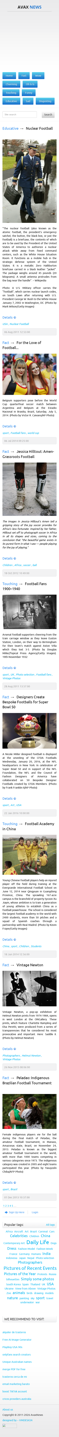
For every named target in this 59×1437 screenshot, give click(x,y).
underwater (27, 1302)
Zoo (9, 1293)
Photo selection (25, 674)
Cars (51, 1231)
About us (7, 1409)
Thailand (35, 1284)
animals (19, 1293)
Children (7, 565)
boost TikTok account (14, 1391)
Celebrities (19, 1236)
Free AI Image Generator (16, 1339)
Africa (17, 565)
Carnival (43, 1231)
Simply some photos (37, 1279)
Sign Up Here (16, 1212)
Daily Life (37, 1242)
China (5, 946)
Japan (22, 1258)
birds (29, 1293)
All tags (50, 1224)
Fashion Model (26, 1248)
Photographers (11, 1055)
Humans (36, 1253)
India (46, 1254)
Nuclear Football (39, 128)
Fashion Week (45, 1248)
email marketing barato (16, 1384)
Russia (52, 1274)
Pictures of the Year (20, 1274)
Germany (24, 1253)
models (49, 1293)
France (13, 1253)
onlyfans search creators (16, 1354)
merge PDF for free (13, 1369)
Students (36, 946)
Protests (42, 1274)
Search (48, 114)
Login (35, 1212)
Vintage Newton (30, 965)
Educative (10, 128)
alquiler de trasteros (14, 1332)
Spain (25, 1284)
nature (12, 1298)
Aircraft (18, 1231)
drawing (38, 1293)
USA (5, 323)
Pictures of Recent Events (30, 1268)
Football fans (18, 432)
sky (32, 1298)
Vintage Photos (11, 678)
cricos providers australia (16, 1398)
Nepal (30, 1258)
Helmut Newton (31, 1055)
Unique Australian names (17, 1361)
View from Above (25, 1288)
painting (24, 1298)
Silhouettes (12, 1279)
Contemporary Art (14, 1243)
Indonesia (11, 1258)
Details (7, 317)
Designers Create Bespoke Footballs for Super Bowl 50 (25, 702)
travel (49, 1298)
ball (34, 565)
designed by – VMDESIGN (17, 1420)
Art (12, 805)
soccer (26, 565)
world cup (33, 432)
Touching (10, 584)
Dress (11, 1248)
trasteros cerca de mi (14, 1376)
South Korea (13, 1284)
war (38, 1302)
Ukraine (9, 1288)
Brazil (13, 1189)
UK (12, 674)
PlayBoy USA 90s (12, 1347)
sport (5, 432)
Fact (5, 343)
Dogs (54, 1243)
